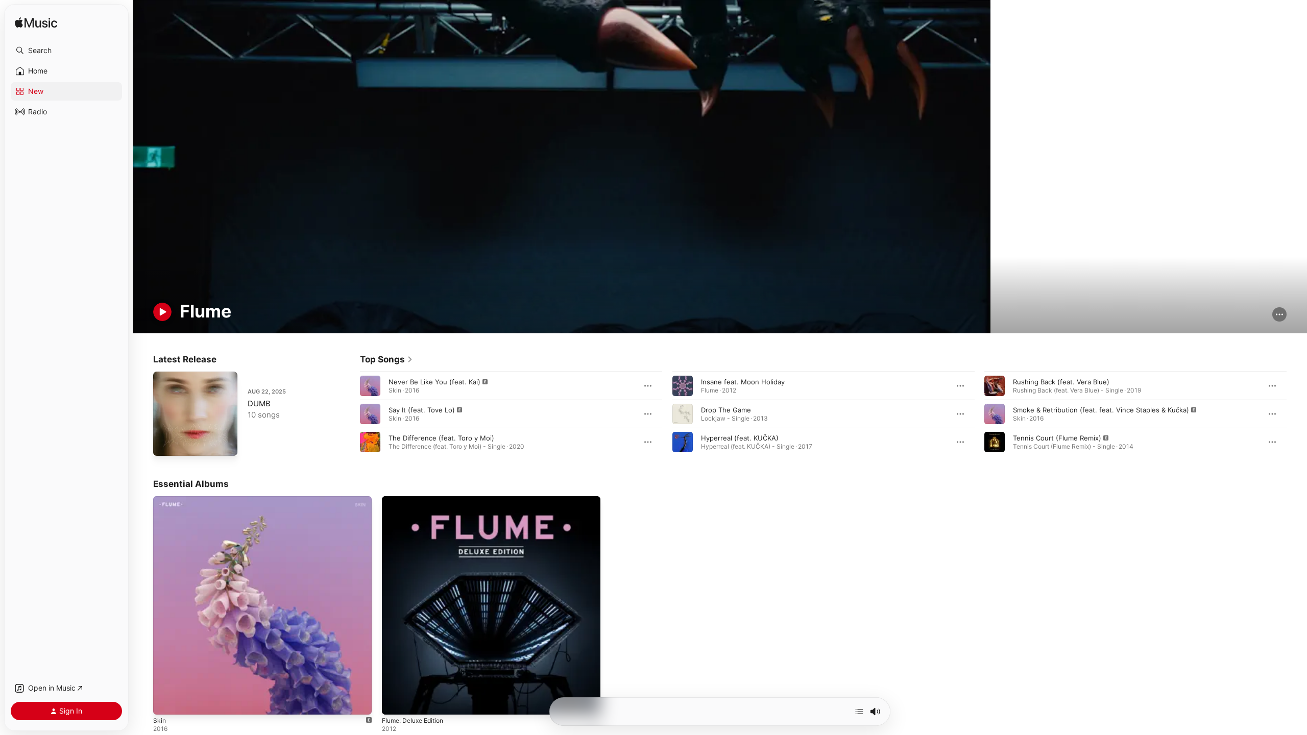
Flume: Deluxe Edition (416, 500)
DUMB (259, 403)
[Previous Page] (350, 414)
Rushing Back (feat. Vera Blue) (1061, 382)
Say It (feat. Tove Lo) (422, 410)
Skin (159, 500)
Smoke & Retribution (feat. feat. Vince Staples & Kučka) (1101, 410)
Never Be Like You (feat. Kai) (434, 382)
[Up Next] (859, 711)
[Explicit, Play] (370, 386)
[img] (36, 23)
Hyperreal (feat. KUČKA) (740, 438)
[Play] (162, 312)
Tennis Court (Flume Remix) (1057, 438)
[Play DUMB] (166, 443)
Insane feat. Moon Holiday (743, 382)
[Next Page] (1297, 414)
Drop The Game (726, 410)
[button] (66, 50)
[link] (386, 359)
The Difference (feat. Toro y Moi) (441, 438)
